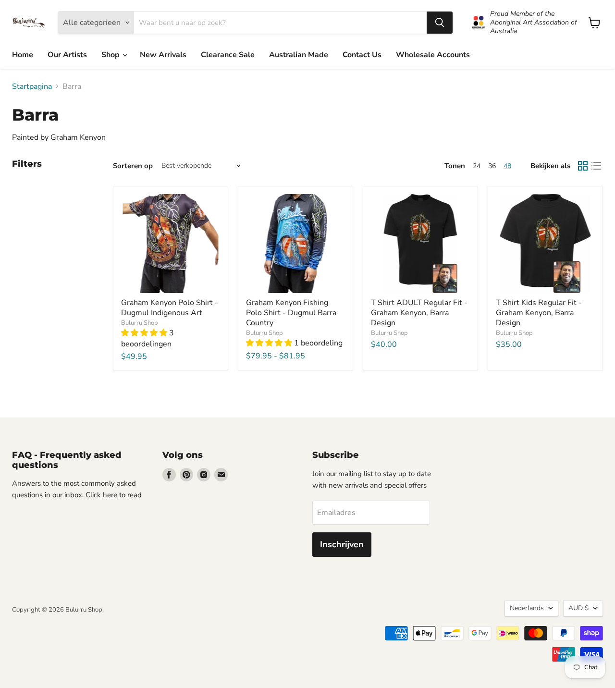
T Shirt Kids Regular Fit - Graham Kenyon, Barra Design (539, 312)
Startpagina (32, 86)
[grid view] (583, 165)
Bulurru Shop (139, 323)
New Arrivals (163, 54)
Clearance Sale (228, 54)
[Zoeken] (440, 23)
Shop (111, 54)
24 (476, 166)
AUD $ (578, 608)
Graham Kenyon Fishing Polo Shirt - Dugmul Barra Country (291, 312)
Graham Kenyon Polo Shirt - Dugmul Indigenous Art (169, 307)
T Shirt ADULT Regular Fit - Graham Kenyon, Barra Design (419, 312)
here (110, 495)
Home (22, 54)
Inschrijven (342, 544)
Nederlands (527, 608)
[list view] (596, 165)
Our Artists (67, 54)
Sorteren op (133, 166)
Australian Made (298, 54)
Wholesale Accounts (433, 54)
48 (507, 166)
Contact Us (362, 54)
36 (492, 166)
